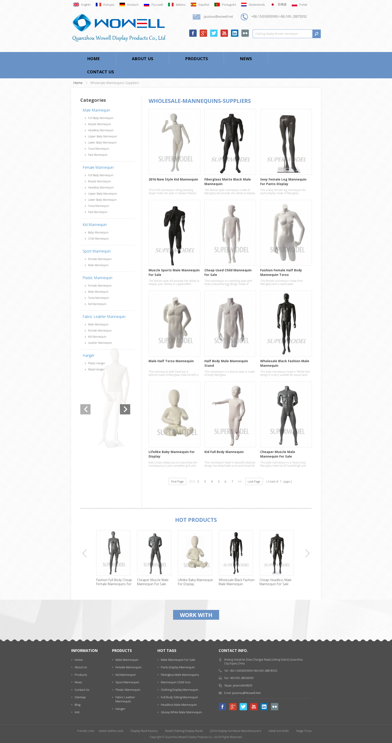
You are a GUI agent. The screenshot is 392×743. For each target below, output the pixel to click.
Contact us (100, 71)
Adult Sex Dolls (279, 731)
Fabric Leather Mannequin (104, 316)
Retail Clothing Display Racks (184, 731)
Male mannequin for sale (178, 660)
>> (240, 481)
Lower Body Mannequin (102, 142)
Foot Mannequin (98, 155)
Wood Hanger (96, 369)
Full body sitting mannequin (179, 697)
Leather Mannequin (100, 343)
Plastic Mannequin (97, 277)
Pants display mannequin (178, 667)
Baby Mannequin (98, 232)
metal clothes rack (111, 731)
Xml (77, 712)
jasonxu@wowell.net (246, 693)
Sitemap (80, 697)
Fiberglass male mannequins (180, 675)
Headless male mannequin (179, 705)
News (246, 58)
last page (254, 481)
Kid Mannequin (95, 224)
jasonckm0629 (242, 685)
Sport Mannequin (97, 251)
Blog (77, 705)
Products (196, 58)
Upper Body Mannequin (102, 136)
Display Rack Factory (144, 731)
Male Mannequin (96, 110)
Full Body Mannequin (100, 118)
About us (142, 58)
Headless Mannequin (101, 130)
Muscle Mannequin (99, 124)
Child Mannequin (98, 238)
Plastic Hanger (96, 363)
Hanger (89, 355)
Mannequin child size (176, 682)
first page (177, 481)
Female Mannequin (98, 167)
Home (93, 58)
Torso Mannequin (98, 149)
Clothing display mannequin (179, 690)
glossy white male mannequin (181, 712)
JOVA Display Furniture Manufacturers (235, 731)
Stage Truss (303, 731)
